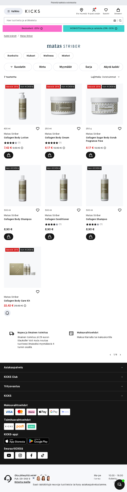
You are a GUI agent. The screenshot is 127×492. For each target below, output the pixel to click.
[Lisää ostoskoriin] (8, 155)
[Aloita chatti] (119, 484)
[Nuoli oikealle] (120, 354)
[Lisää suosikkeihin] (37, 128)
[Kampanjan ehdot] (22, 148)
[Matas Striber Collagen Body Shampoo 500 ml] (22, 202)
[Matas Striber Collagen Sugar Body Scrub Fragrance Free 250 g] (104, 121)
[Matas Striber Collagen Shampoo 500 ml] (104, 202)
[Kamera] (114, 20)
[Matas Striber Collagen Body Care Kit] (22, 281)
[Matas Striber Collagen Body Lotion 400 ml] (22, 121)
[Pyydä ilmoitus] (7, 313)
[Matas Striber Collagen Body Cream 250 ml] (63, 121)
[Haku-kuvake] (120, 20)
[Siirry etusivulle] (32, 11)
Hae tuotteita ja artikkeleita (22, 20)
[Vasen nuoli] (110, 354)
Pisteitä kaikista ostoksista (63, 2)
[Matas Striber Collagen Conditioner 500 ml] (63, 202)
